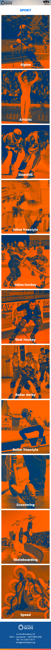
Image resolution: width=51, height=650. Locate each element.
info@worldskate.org (25, 642)
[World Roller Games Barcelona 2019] (6, 4)
